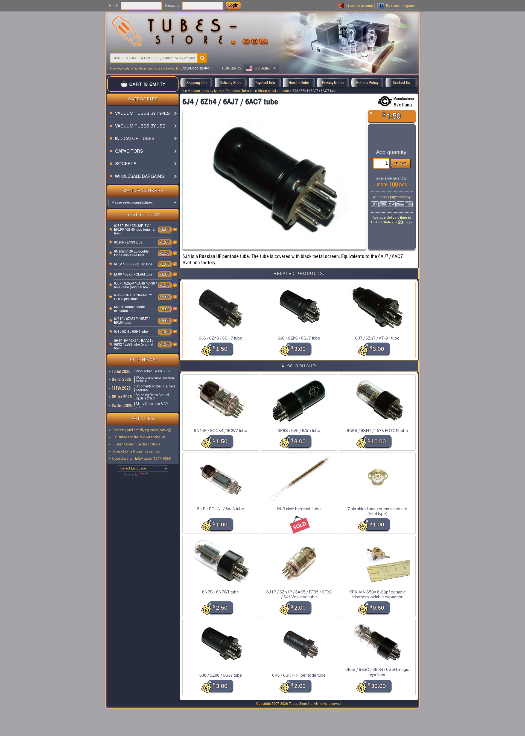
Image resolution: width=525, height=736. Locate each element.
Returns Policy (367, 82)
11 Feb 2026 (121, 388)
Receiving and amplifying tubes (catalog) (141, 430)
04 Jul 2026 (121, 379)
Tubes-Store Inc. (301, 704)
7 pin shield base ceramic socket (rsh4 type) (377, 511)
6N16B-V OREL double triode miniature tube (131, 253)
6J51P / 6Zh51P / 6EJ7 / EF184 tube (132, 320)
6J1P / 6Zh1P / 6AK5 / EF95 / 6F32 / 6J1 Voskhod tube (299, 594)
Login (233, 5)
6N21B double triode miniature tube (129, 309)
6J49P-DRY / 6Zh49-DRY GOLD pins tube (133, 297)
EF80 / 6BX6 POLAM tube (133, 274)
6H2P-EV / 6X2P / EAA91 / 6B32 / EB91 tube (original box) (133, 344)
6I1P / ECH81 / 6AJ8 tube (220, 508)
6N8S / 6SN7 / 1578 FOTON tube (377, 430)
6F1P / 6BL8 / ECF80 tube (133, 264)
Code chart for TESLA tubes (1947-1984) (141, 458)
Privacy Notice (333, 82)
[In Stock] (110, 229)
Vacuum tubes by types (205, 90)
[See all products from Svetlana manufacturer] (384, 101)
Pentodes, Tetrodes (240, 90)
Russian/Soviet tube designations (136, 444)
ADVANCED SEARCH (197, 68)
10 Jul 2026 (121, 371)
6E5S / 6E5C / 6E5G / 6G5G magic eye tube (377, 672)
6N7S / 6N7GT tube (220, 592)
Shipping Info (196, 82)
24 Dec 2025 (122, 405)
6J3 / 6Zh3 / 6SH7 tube (131, 332)
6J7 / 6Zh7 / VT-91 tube (377, 338)
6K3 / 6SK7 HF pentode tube (299, 675)
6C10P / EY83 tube (128, 242)
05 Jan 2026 (122, 397)
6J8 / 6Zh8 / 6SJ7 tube (299, 338)
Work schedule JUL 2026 (153, 371)
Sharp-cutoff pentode (273, 90)
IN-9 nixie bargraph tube (299, 508)
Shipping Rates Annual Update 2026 (152, 397)
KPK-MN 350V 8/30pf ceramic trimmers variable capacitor (377, 594)
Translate (156, 475)
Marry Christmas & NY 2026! (152, 405)
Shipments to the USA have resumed (155, 388)
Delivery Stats (230, 82)
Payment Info (265, 82)
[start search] (202, 58)
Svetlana (402, 105)
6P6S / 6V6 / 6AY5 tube (299, 430)
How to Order (299, 82)
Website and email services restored (155, 379)
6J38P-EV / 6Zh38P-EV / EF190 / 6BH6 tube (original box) (134, 229)
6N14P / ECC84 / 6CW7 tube (220, 430)
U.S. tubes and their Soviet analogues (138, 437)
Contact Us (401, 82)
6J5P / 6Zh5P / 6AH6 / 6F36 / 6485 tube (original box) (135, 285)
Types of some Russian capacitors (136, 451)
